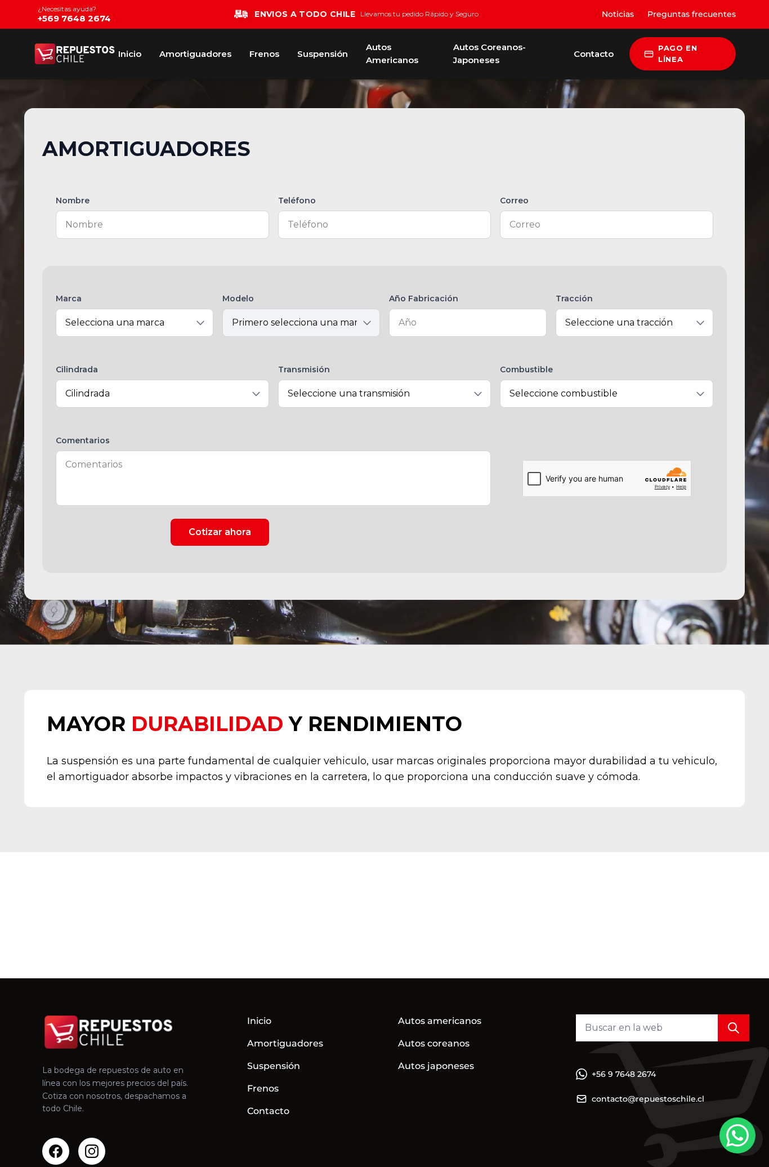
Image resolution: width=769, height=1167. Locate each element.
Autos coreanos (434, 1043)
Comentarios (83, 440)
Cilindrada (77, 369)
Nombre (73, 200)
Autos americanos (439, 1020)
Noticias (618, 14)
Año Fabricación (423, 298)
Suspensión (322, 53)
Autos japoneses (436, 1066)
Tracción (574, 298)
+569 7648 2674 (74, 18)
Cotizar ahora (220, 532)
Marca (69, 298)
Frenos (264, 53)
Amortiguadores (195, 53)
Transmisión (304, 369)
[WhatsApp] (737, 1135)
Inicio (129, 53)
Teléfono (297, 200)
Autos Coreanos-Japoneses (489, 53)
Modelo (238, 298)
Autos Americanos (392, 53)
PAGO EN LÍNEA (678, 53)
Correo (514, 200)
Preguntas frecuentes (691, 14)
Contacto (594, 53)
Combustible (526, 369)
